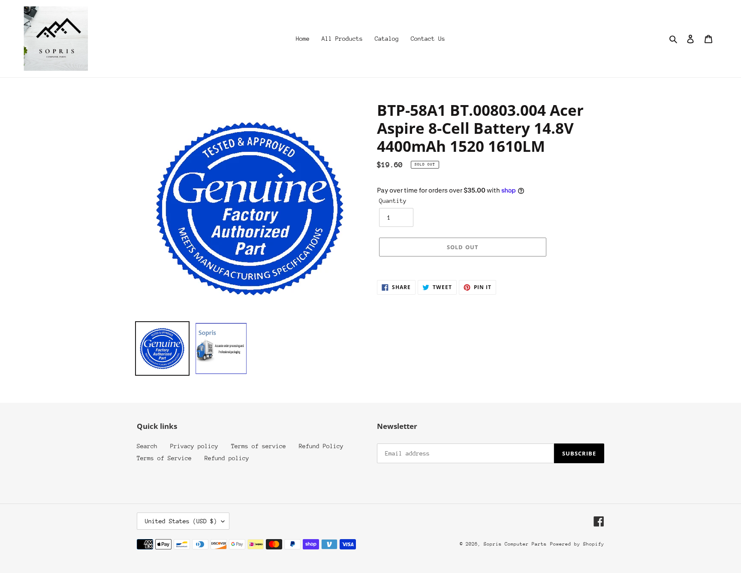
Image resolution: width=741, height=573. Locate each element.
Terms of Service (164, 458)
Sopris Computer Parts (515, 544)
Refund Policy (321, 446)
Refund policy (227, 458)
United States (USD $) (181, 521)
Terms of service (258, 446)
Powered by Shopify (577, 544)
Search (147, 446)
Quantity (393, 200)
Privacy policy (194, 446)
